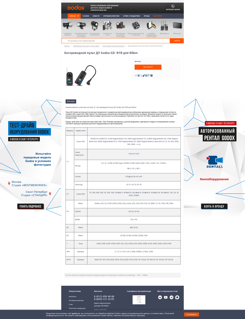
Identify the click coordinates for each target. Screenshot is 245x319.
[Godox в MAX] (177, 297)
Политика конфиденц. (77, 308)
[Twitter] (141, 75)
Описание (71, 101)
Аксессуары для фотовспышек (113, 46)
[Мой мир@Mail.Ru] (151, 75)
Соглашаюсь (192, 314)
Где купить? (148, 67)
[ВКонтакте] (146, 75)
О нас (71, 304)
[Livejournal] (149, 75)
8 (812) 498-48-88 (104, 296)
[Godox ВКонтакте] (160, 297)
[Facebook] (139, 75)
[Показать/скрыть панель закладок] (136, 75)
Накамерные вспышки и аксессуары (86, 46)
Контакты (72, 296)
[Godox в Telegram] (171, 297)
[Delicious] (144, 75)
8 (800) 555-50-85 (104, 299)
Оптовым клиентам (76, 300)
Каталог (73, 16)
